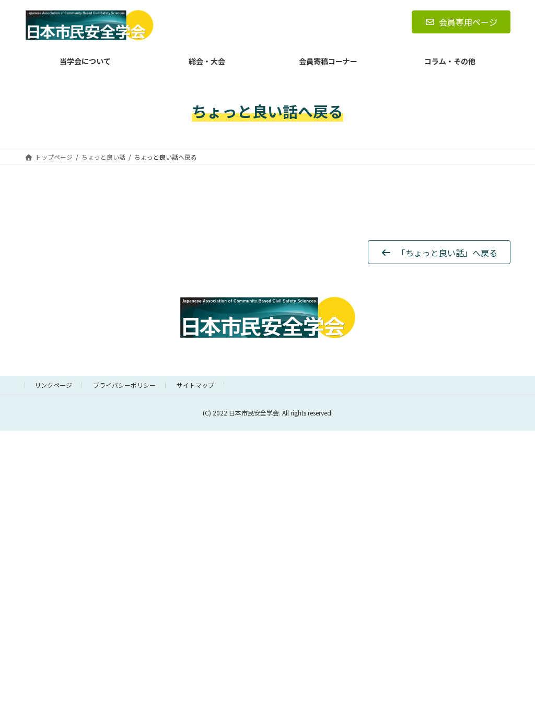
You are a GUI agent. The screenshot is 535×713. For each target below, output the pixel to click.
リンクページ (53, 385)
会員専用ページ (468, 22)
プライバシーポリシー (124, 385)
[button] (439, 252)
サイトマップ (195, 385)
